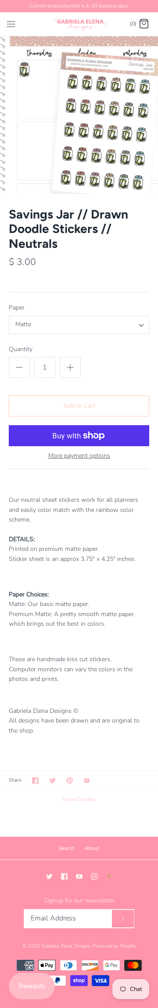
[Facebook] (64, 876)
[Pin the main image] (69, 780)
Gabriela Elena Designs (65, 946)
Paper (17, 307)
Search (66, 848)
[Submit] (123, 919)
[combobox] (79, 325)
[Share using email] (86, 780)
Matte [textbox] (23, 324)
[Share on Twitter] (52, 780)
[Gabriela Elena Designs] (79, 24)
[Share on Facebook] (35, 780)
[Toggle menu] (11, 24)
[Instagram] (94, 876)
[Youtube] (79, 876)
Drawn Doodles (79, 799)
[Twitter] (49, 876)
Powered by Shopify (114, 946)
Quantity (20, 349)
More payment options (79, 456)
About (92, 848)
